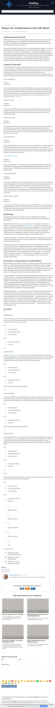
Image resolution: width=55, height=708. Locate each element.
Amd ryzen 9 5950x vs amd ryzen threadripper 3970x (12, 641)
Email (19, 659)
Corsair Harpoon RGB (30, 225)
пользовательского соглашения (42, 702)
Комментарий (5, 664)
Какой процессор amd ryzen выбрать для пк (36, 641)
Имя (2, 659)
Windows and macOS (23, 187)
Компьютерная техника (21, 31)
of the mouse (17, 96)
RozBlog (33, 3)
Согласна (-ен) (44, 706)
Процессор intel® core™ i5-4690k (12, 614)
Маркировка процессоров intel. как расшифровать (37, 615)
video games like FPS (13, 355)
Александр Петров (14, 575)
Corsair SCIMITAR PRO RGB (11, 156)
